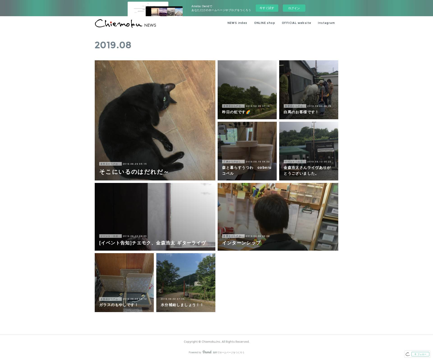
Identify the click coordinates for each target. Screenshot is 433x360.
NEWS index (237, 23)
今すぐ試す (267, 8)
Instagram (326, 23)
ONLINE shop (264, 23)
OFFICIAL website (296, 23)
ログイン (294, 8)
